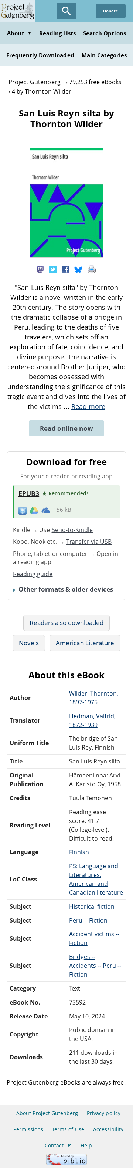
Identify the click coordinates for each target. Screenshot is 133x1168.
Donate (110, 11)
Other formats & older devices (65, 589)
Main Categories (104, 55)
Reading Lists (57, 33)
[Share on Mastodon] (40, 269)
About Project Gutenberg (47, 1113)
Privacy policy (103, 1113)
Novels (29, 643)
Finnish (79, 852)
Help (86, 1145)
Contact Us (58, 1145)
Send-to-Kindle (72, 530)
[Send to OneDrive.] (45, 510)
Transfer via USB (89, 542)
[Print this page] (92, 269)
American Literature (85, 643)
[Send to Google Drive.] (34, 510)
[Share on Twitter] (53, 269)
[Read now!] (66, 255)
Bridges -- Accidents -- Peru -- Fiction (95, 965)
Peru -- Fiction (88, 920)
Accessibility (108, 1129)
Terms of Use (68, 1129)
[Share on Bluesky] (78, 269)
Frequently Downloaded (40, 55)
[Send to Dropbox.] (22, 510)
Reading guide (33, 574)
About (19, 33)
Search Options (104, 33)
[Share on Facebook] (65, 269)
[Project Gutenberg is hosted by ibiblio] (66, 1163)
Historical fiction (92, 906)
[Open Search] (66, 11)
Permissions (28, 1129)
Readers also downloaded (67, 622)
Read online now (66, 428)
